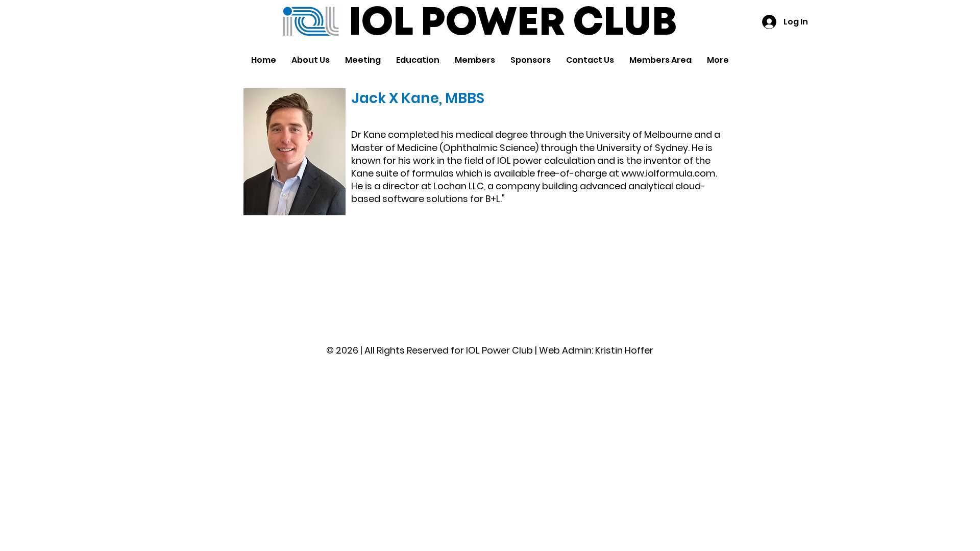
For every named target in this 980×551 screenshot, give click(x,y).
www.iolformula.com (668, 173)
